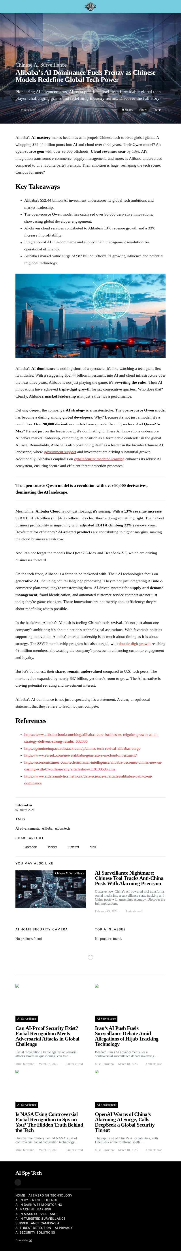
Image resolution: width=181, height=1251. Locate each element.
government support (60, 452)
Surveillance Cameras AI (37, 1223)
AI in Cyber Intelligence (36, 1200)
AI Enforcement (107, 1104)
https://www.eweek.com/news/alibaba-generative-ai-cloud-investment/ (80, 755)
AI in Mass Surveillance (36, 1214)
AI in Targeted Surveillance (40, 1218)
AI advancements (27, 828)
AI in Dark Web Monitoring (38, 1204)
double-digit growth (135, 643)
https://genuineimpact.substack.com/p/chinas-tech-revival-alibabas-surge (82, 748)
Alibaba (47, 828)
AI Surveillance (26, 1018)
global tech (62, 828)
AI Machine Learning (33, 1209)
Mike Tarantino (24, 1064)
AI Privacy (64, 1228)
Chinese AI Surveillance (41, 65)
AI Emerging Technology (50, 1195)
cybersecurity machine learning (99, 459)
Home (20, 1195)
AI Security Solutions (35, 1232)
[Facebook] (18, 1182)
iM (30, 1240)
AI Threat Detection (33, 1228)
